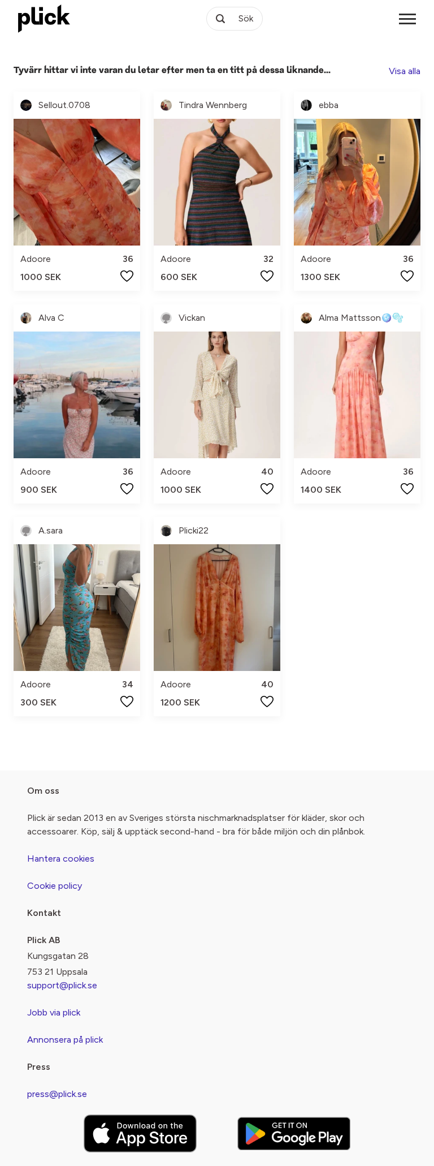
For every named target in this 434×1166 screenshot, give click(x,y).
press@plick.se (57, 1093)
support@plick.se (62, 985)
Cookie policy (54, 885)
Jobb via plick (53, 1012)
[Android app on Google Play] (294, 1133)
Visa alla (404, 71)
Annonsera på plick (65, 1039)
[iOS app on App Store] (140, 1133)
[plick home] (44, 19)
